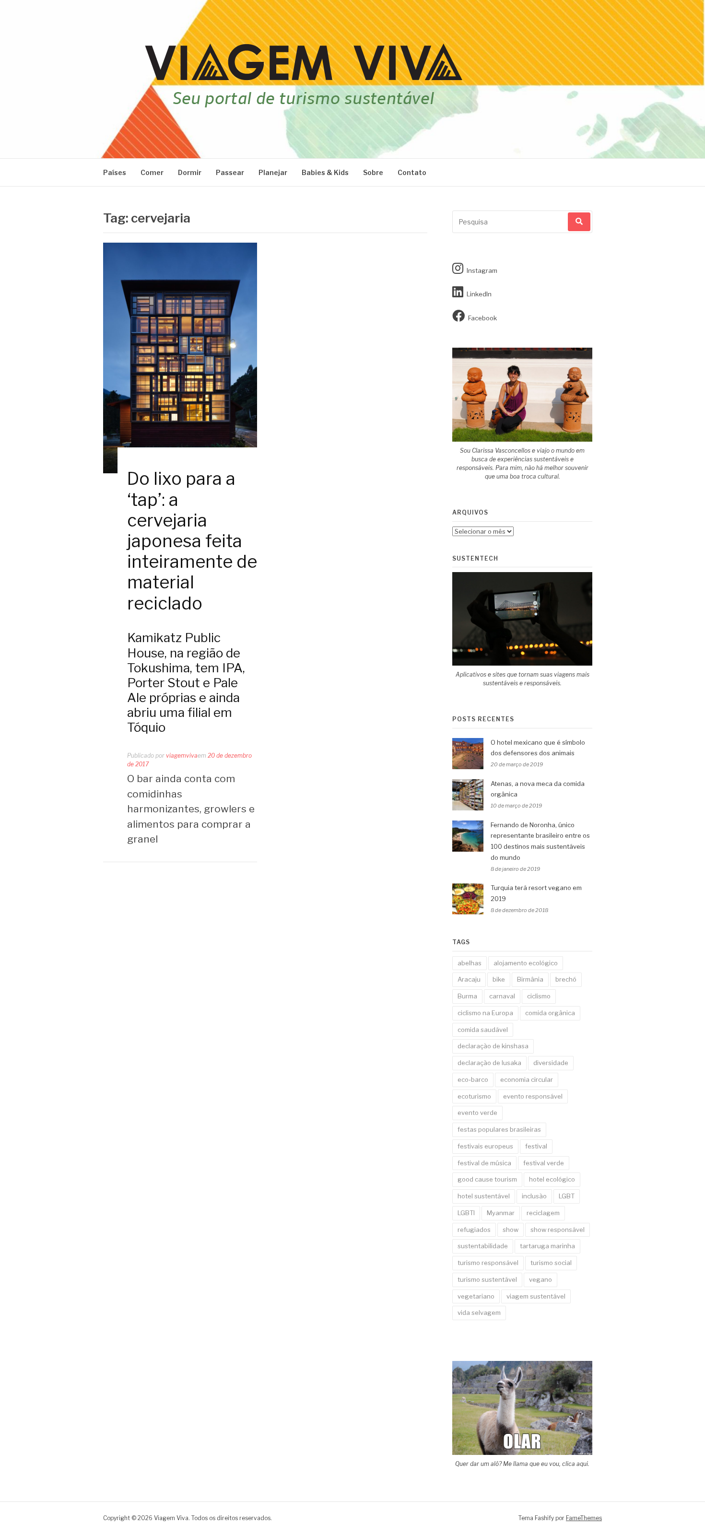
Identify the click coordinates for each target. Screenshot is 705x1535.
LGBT (567, 1196)
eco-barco (473, 1079)
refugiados (474, 1229)
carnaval (502, 996)
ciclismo (539, 996)
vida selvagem (479, 1312)
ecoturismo (474, 1096)
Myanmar (501, 1213)
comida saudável (483, 1029)
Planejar (272, 172)
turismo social (551, 1262)
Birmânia (530, 979)
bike (499, 979)
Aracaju (469, 979)
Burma (467, 996)
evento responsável (533, 1096)
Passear (230, 172)
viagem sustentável (535, 1296)
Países (114, 172)
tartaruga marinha (547, 1246)
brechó (565, 979)
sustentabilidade (483, 1246)
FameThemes (584, 1518)
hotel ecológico (552, 1179)
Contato (412, 172)
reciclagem (543, 1213)
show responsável (557, 1229)
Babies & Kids (325, 172)
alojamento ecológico (526, 963)
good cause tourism (487, 1179)
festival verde (543, 1163)
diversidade (550, 1062)
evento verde (477, 1112)
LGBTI (466, 1213)
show (510, 1229)
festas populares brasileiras (499, 1129)
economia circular (526, 1079)
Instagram (482, 270)
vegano (540, 1279)
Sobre (373, 172)
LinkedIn (479, 294)
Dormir (189, 172)
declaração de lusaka (489, 1062)
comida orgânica (550, 1013)
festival (536, 1146)
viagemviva (182, 755)
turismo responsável (488, 1262)
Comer (152, 172)
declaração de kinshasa (493, 1046)
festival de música (484, 1163)
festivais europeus (485, 1146)
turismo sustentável (487, 1279)
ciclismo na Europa (485, 1013)
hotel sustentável (484, 1196)
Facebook (482, 318)
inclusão (534, 1196)
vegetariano (476, 1296)
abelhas (470, 963)
